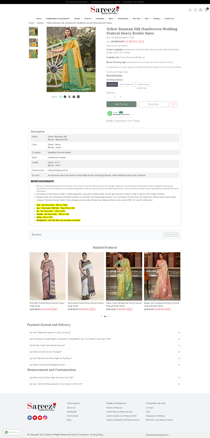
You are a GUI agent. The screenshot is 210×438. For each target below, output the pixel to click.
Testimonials (72, 416)
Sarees (77, 18)
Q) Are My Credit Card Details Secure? (47, 345)
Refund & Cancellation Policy (159, 420)
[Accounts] (200, 10)
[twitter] (69, 97)
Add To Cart (121, 104)
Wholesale (72, 411)
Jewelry (156, 18)
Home (38, 18)
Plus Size (136, 18)
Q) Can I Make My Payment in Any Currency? (50, 332)
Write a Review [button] (171, 234)
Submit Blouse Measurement (119, 411)
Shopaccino (163, 435)
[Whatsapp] (60, 97)
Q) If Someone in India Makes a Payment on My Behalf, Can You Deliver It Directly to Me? (70, 339)
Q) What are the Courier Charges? (45, 352)
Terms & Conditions (80, 434)
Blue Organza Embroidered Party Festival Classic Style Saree (121, 304)
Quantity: (110, 92)
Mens (111, 18)
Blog (69, 420)
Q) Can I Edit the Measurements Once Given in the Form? (56, 384)
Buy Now (153, 104)
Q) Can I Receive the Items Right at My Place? (51, 358)
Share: (54, 97)
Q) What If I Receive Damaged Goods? (47, 364)
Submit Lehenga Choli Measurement (123, 420)
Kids (146, 18)
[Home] (105, 10)
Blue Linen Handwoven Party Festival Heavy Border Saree (85, 304)
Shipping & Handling (155, 416)
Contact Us (169, 18)
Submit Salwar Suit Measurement (121, 416)
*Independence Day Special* (57, 18)
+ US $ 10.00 (142, 86)
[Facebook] (29, 416)
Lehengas (100, 18)
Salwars (88, 18)
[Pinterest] (34, 416)
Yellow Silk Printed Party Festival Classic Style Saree (159, 304)
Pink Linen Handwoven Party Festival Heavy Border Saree (46, 304)
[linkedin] (78, 97)
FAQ (148, 411)
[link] (190, 10)
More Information (114, 75)
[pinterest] (74, 97)
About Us (71, 407)
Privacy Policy (96, 434)
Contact (150, 407)
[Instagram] (45, 416)
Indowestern (123, 18)
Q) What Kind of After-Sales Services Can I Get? (52, 377)
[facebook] (65, 97)
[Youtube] (39, 416)
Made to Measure (114, 407)
